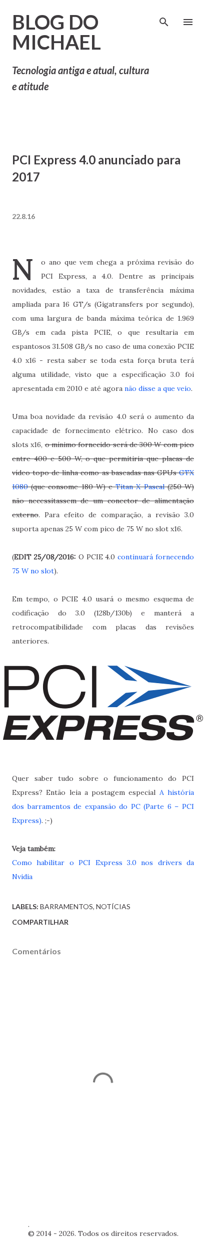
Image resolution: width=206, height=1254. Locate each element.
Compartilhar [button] (40, 922)
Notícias (113, 906)
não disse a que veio (157, 388)
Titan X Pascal (140, 486)
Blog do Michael (56, 32)
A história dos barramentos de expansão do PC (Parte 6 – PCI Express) (103, 806)
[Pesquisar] (164, 18)
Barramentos (66, 906)
